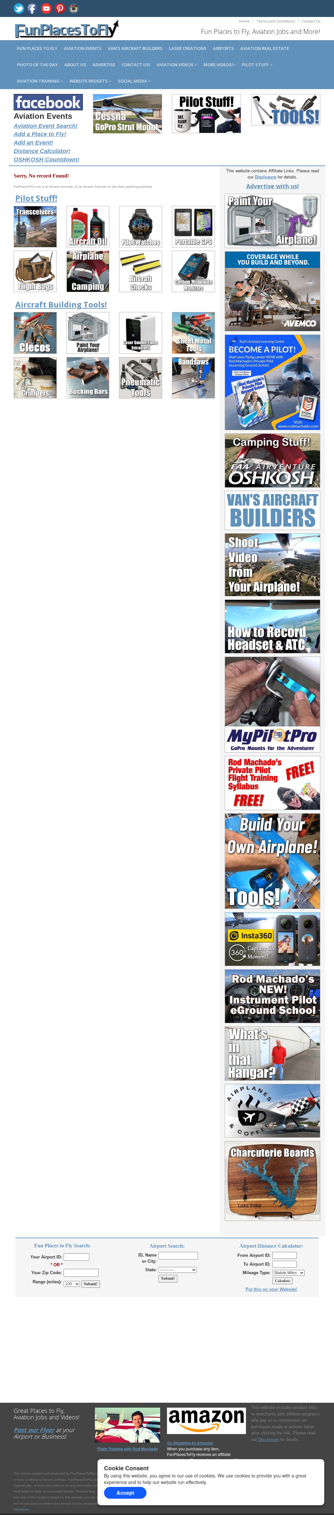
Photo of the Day (37, 65)
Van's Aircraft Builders (135, 48)
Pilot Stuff (256, 65)
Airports (223, 48)
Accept (125, 1492)
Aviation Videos (175, 65)
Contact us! (136, 65)
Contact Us (311, 21)
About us (75, 65)
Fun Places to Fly (37, 48)
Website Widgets (89, 81)
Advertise (104, 65)
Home (244, 21)
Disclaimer (21, 1509)
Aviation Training (38, 81)
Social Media (133, 81)
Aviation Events (82, 48)
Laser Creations (187, 48)
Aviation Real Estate (264, 48)
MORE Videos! (218, 65)
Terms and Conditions (275, 21)
